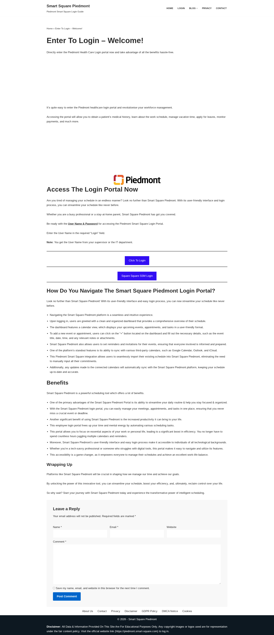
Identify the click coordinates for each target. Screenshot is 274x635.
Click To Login (137, 260)
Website (171, 527)
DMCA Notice (170, 611)
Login (181, 8)
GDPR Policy (149, 611)
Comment (59, 541)
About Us (87, 611)
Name (57, 527)
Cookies (187, 611)
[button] (197, 8)
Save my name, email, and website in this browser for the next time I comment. (103, 588)
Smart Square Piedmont (142, 619)
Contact (221, 8)
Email (114, 527)
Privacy (207, 8)
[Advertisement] (137, 82)
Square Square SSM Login (137, 275)
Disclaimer (131, 611)
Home (169, 8)
